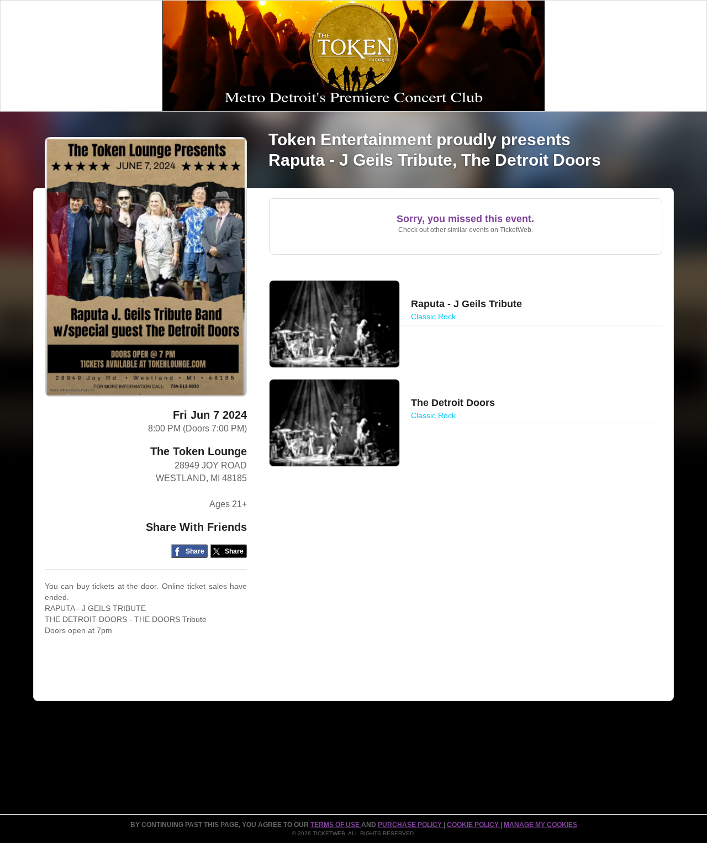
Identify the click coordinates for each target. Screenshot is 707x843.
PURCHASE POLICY (411, 825)
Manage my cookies (540, 825)
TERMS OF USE (335, 825)
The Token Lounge (198, 451)
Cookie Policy (473, 825)
